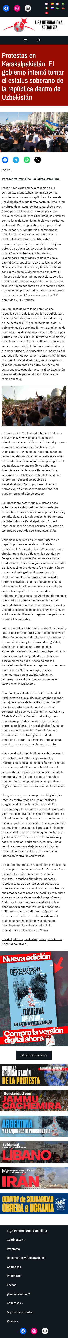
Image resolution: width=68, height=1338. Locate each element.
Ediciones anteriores (34, 1055)
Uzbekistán (41, 216)
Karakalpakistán (12, 202)
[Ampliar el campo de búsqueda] (38, 40)
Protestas (30, 939)
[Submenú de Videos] (17, 1321)
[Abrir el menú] (25, 40)
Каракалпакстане (14, 944)
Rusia (42, 939)
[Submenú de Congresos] (22, 1303)
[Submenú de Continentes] (24, 1240)
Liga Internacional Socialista (27, 1230)
